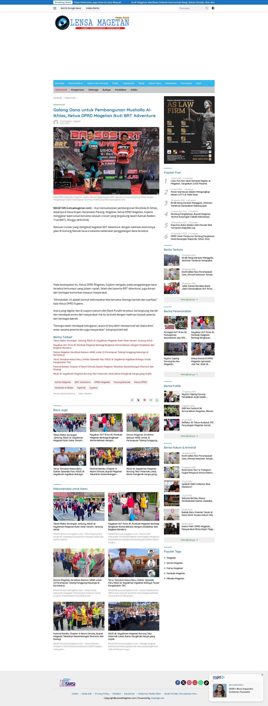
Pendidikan (120, 89)
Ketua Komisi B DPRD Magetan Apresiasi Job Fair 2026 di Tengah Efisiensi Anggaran (202, 361)
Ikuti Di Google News (71, 8)
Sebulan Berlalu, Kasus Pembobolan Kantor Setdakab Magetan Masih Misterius (197, 499)
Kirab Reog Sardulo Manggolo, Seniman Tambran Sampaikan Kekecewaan (191, 204)
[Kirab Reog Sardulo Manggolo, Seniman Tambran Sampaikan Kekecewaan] (171, 260)
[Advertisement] (134, 56)
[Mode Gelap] (213, 8)
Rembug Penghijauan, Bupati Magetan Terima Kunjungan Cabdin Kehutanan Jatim (190, 215)
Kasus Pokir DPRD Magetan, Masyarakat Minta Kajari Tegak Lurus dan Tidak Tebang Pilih (198, 528)
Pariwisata (186, 83)
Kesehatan (170, 83)
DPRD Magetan (102, 382)
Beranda (59, 83)
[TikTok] (206, 682)
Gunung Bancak (122, 382)
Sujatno (93, 387)
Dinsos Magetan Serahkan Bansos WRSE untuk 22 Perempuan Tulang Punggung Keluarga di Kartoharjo (100, 353)
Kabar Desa (155, 83)
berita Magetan (63, 382)
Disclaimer (129, 693)
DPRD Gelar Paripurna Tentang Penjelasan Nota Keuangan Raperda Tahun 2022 (192, 237)
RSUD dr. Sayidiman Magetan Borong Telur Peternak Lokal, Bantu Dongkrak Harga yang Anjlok (102, 373)
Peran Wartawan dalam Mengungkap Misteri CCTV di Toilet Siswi (190, 193)
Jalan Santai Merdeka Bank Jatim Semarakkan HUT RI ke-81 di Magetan (197, 287)
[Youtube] (194, 683)
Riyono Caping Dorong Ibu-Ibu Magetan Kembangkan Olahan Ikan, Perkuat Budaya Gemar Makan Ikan (175, 361)
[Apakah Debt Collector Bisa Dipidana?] (171, 486)
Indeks (134, 89)
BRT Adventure (82, 382)
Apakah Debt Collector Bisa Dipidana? (196, 485)
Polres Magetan (175, 568)
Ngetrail (81, 387)
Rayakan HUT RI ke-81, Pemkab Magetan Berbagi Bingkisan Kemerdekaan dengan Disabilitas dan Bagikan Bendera (103, 346)
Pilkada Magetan (175, 578)
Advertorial (61, 89)
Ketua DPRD (140, 382)
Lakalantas (128, 83)
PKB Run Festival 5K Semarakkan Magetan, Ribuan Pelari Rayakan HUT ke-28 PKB (197, 410)
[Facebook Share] (132, 400)
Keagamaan (77, 89)
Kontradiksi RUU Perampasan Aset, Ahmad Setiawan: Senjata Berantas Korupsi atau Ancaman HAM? (198, 273)
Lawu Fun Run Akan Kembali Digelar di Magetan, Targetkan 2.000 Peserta (190, 182)
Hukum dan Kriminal (97, 83)
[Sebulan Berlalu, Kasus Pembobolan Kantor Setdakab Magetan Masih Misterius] (171, 500)
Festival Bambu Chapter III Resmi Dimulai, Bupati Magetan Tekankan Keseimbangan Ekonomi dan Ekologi (103, 368)
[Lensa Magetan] (92, 22)
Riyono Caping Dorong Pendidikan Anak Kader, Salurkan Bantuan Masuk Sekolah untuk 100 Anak (195, 395)
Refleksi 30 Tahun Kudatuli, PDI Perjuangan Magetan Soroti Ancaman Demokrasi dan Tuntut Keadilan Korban (197, 424)
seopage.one (157, 698)
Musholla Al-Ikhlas (64, 387)
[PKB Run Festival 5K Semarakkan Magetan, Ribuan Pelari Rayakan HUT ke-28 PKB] (171, 410)
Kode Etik (87, 693)
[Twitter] (183, 683)
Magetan (77, 121)
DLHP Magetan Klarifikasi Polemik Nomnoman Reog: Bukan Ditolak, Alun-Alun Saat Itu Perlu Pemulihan (149, 2)
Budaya (107, 89)
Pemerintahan (76, 83)
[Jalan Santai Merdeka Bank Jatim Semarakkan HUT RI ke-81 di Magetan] (171, 288)
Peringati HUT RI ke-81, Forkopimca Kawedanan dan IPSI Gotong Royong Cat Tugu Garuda (175, 335)
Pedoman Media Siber (149, 693)
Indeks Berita (92, 8)
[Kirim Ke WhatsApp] (157, 400)
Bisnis (141, 83)
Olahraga (93, 89)
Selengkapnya (188, 299)
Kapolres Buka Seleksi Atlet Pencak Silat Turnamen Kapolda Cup (191, 226)
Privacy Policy (102, 693)
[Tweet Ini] (138, 400)
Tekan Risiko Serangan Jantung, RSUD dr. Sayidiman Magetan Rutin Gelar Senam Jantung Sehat (102, 340)
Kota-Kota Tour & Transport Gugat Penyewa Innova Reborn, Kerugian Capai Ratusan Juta (198, 471)
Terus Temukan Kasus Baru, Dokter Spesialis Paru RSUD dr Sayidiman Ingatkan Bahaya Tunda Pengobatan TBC (102, 361)
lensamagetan (66, 121)
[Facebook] (177, 683)
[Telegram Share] (150, 400)
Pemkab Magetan (176, 573)
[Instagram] (189, 683)
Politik (115, 83)
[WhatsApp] (200, 683)
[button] (207, 8)
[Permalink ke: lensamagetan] (55, 122)
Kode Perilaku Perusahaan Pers (180, 693)
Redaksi (117, 693)
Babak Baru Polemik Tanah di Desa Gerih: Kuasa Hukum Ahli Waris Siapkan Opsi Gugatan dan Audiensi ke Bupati (197, 513)
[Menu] (55, 8)
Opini (198, 83)
